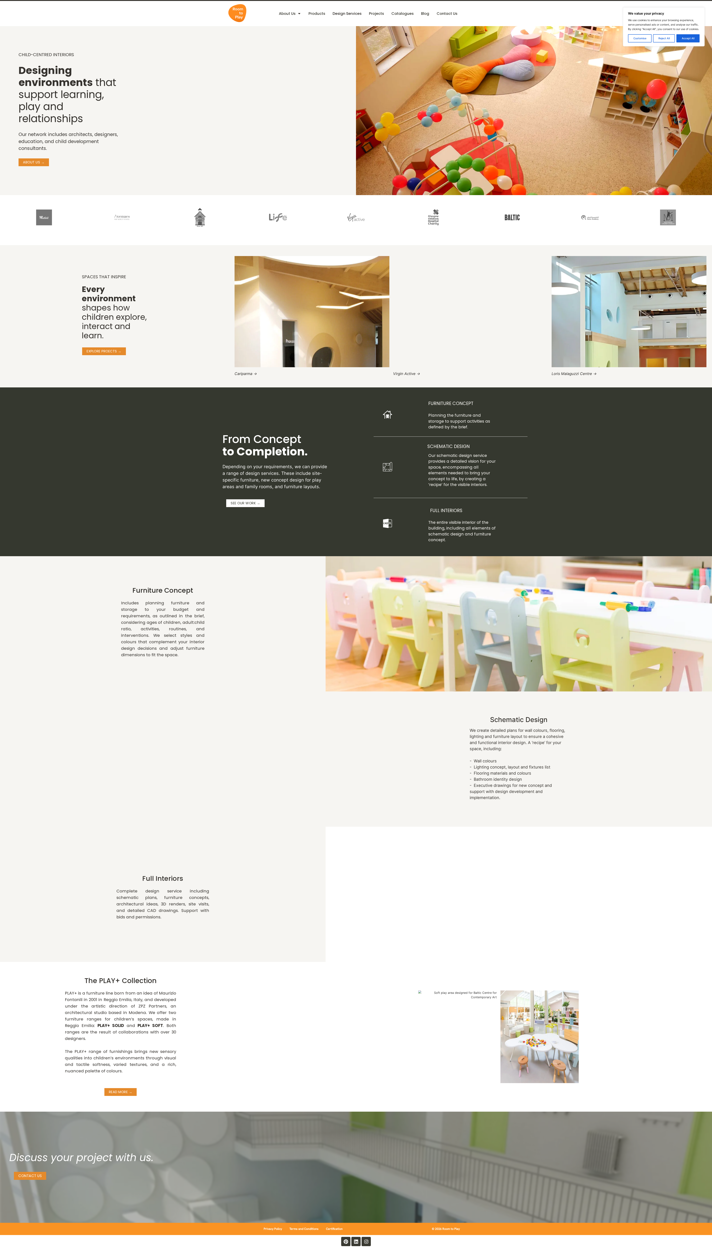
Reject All (664, 38)
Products (317, 13)
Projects (376, 13)
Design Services (347, 13)
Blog (425, 13)
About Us (287, 13)
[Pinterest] (345, 1241)
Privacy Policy (273, 1229)
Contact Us (447, 13)
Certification (334, 1229)
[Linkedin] (356, 1241)
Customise (639, 38)
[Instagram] (366, 1241)
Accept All (688, 38)
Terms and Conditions (304, 1229)
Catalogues (402, 13)
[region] (664, 26)
